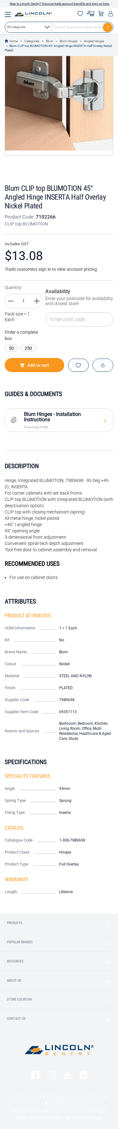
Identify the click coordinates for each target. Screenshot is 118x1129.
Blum (49, 41)
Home (13, 41)
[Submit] (108, 27)
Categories (32, 41)
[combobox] (59, 27)
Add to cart (38, 365)
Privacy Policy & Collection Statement (51, 1096)
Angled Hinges (94, 41)
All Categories (16, 27)
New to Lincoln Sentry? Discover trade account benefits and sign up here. (60, 3)
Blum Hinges (68, 41)
